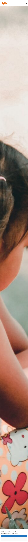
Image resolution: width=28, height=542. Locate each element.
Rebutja (14, 538)
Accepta (14, 536)
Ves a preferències (14, 540)
